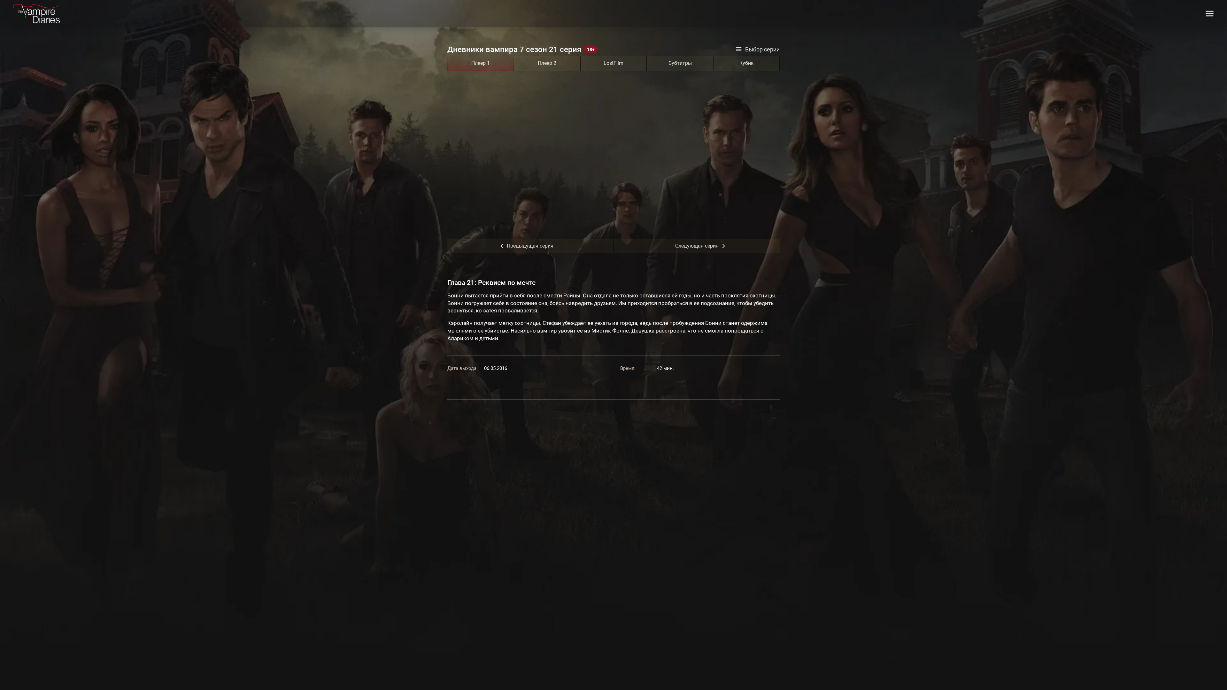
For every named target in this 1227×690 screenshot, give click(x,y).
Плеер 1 (480, 63)
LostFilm (613, 63)
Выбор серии (762, 49)
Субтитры (680, 63)
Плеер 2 (547, 63)
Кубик (746, 63)
